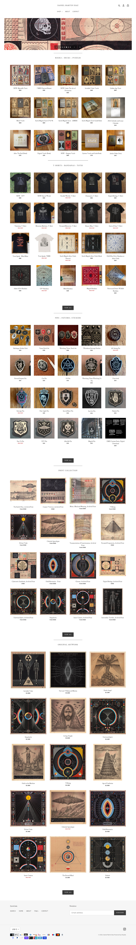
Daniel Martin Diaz (68, 5)
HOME (21, 911)
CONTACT (44, 911)
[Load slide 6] (70, 47)
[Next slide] (74, 47)
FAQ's (36, 911)
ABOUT (28, 911)
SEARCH (13, 911)
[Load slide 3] (64, 47)
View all (68, 308)
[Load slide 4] (66, 47)
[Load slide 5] (68, 47)
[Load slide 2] (62, 47)
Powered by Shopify (120, 935)
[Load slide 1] (61, 47)
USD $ (14, 929)
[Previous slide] (56, 47)
